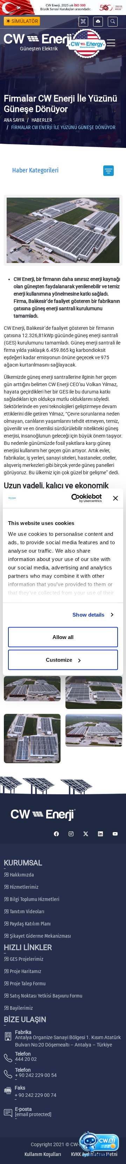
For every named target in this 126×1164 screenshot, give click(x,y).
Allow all (63, 637)
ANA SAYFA (14, 120)
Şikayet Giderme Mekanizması (40, 936)
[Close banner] (115, 498)
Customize (59, 660)
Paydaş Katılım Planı (30, 924)
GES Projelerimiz (26, 959)
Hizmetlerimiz (23, 887)
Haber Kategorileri (35, 170)
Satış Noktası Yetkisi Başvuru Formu (45, 996)
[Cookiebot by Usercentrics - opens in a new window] (75, 498)
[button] (113, 21)
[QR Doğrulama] (83, 21)
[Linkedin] (100, 834)
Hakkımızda (21, 875)
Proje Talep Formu (27, 984)
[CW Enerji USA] (87, 43)
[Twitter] (85, 834)
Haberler (41, 120)
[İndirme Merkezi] (98, 21)
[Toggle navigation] (111, 43)
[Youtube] (115, 834)
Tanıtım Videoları (26, 912)
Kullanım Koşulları (42, 1154)
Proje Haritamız (25, 971)
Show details (88, 615)
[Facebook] (56, 834)
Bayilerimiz (21, 1008)
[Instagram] (71, 834)
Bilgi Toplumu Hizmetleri (34, 899)
